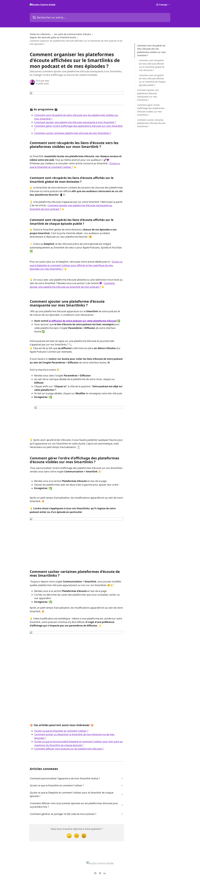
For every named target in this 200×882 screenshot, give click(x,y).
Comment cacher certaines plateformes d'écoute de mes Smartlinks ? (72, 133)
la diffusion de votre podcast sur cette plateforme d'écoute (83, 320)
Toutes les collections (40, 34)
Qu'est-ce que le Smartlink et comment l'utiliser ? (61, 730)
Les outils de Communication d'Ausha (72, 34)
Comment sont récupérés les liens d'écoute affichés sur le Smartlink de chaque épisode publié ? (152, 80)
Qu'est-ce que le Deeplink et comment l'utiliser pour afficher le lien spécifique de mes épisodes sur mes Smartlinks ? (76, 265)
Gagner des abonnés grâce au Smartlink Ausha (53, 37)
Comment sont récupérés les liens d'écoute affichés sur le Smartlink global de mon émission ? (151, 65)
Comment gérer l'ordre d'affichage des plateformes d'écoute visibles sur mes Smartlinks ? (150, 110)
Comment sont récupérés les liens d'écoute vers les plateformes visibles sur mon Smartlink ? (151, 50)
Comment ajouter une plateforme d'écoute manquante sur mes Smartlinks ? (148, 95)
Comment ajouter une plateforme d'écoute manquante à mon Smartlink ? (75, 122)
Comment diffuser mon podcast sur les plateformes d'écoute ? (69, 748)
